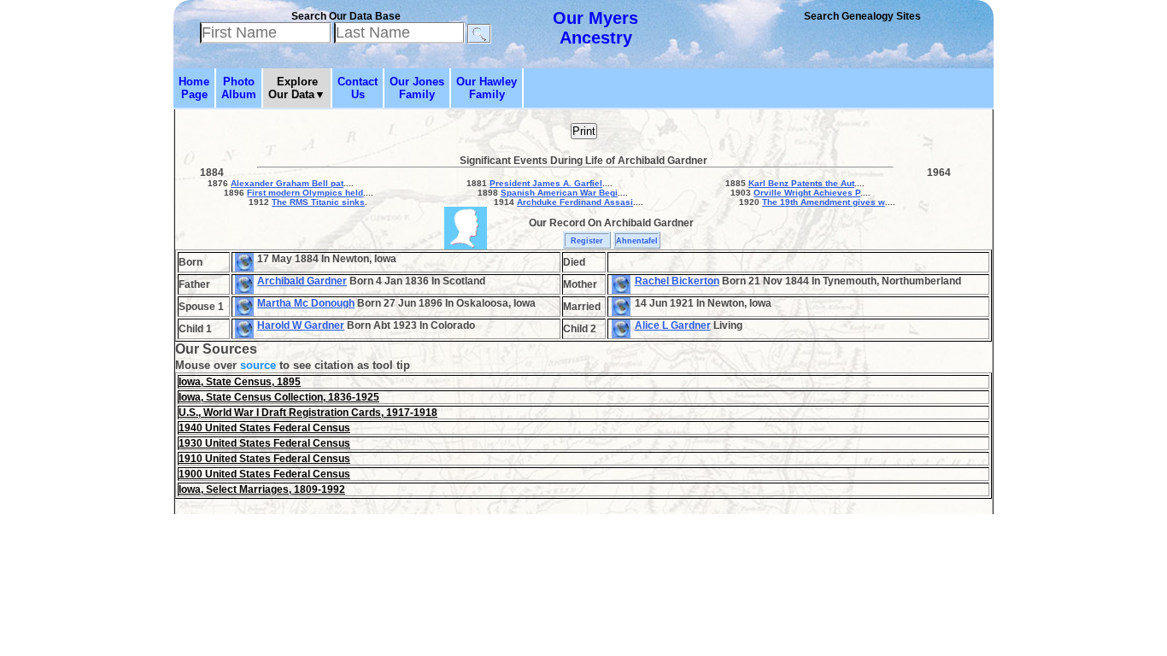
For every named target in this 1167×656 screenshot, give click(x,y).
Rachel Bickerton (677, 281)
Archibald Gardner (302, 281)
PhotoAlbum (238, 88)
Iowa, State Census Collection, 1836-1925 (279, 397)
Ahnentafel (637, 241)
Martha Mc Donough (306, 303)
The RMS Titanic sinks (318, 202)
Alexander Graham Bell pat (287, 183)
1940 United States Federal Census (264, 428)
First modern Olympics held (305, 192)
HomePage (194, 88)
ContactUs (357, 88)
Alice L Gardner (673, 325)
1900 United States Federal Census (264, 474)
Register (587, 241)
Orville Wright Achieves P (807, 192)
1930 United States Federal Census (264, 443)
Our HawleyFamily (486, 88)
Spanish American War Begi (559, 192)
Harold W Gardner (300, 325)
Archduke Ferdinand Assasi (575, 202)
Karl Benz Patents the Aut (801, 183)
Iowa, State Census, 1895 (240, 382)
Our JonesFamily (417, 88)
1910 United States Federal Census (264, 459)
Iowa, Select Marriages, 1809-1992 (262, 489)
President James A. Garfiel (546, 183)
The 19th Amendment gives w (823, 202)
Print (583, 131)
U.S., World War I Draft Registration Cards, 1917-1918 (308, 413)
